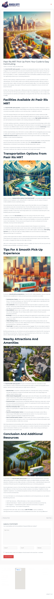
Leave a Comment (7, 66)
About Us (44, 572)
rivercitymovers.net (7, 511)
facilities (34, 74)
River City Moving (17, 489)
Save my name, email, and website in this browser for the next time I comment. (24, 552)
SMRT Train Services (11, 501)
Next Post (49, 517)
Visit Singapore (10, 504)
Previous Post (6, 517)
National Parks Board (11, 502)
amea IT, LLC (49, 594)
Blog (14, 66)
